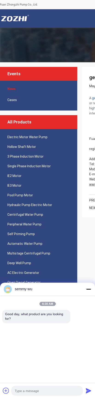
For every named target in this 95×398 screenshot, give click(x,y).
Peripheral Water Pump (24, 224)
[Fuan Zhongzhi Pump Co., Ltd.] (15, 18)
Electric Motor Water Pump (27, 137)
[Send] (88, 391)
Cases (12, 100)
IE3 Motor (14, 185)
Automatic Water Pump (24, 243)
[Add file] (6, 391)
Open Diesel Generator (24, 282)
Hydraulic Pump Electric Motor (29, 205)
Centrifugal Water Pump (25, 214)
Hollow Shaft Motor (21, 147)
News (11, 89)
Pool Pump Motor (20, 195)
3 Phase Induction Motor (25, 156)
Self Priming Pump (21, 234)
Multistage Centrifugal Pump (28, 253)
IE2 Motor (14, 176)
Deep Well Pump (19, 263)
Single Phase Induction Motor (29, 166)
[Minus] (88, 289)
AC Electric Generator (23, 273)
